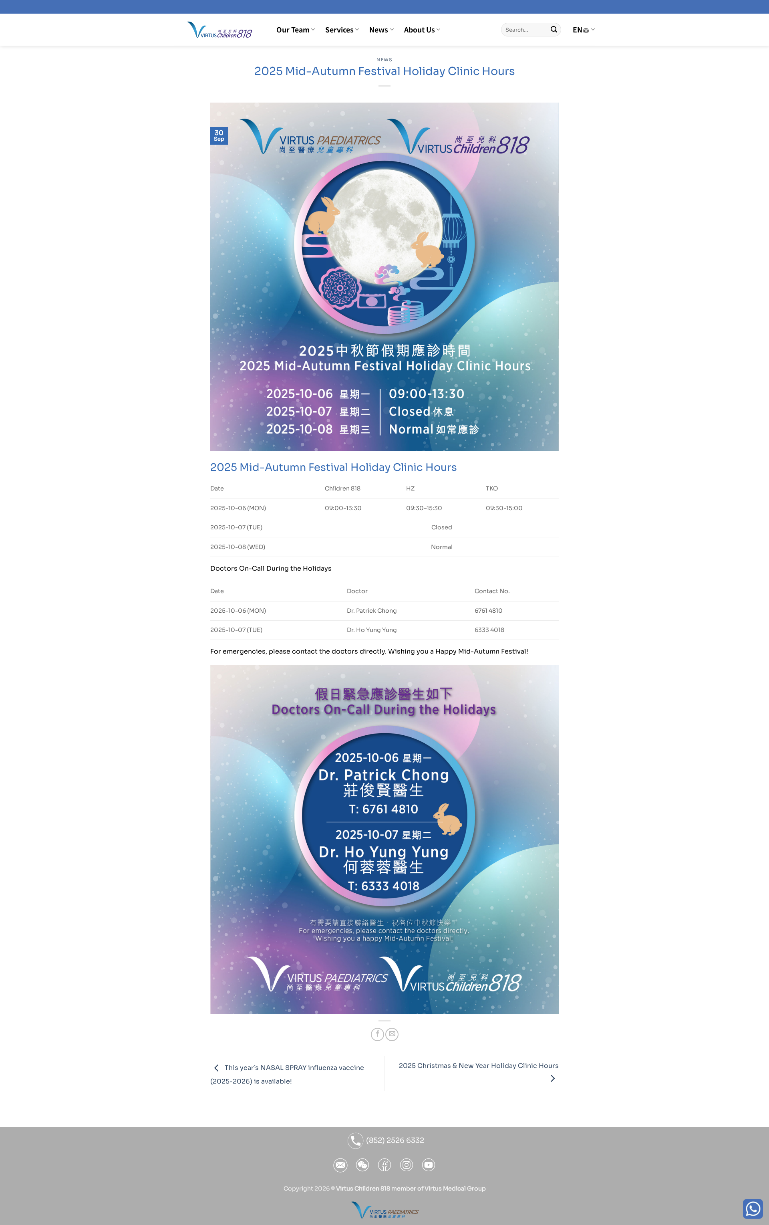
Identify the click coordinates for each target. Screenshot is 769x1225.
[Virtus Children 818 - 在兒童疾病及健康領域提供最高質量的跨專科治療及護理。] (219, 29)
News (378, 29)
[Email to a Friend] (392, 1034)
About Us (419, 29)
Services (339, 29)
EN (577, 29)
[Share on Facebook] (377, 1034)
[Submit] (554, 29)
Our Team (293, 29)
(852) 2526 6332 (394, 1140)
